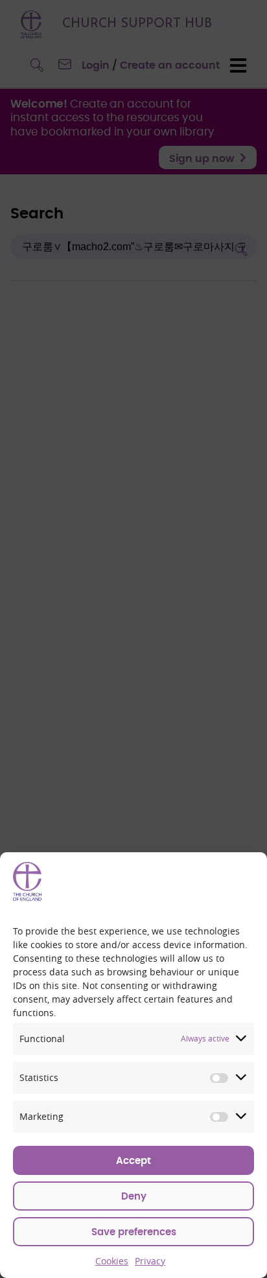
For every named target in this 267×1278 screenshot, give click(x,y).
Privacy (150, 1261)
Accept (133, 1161)
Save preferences (133, 1232)
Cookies (111, 1261)
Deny (133, 1197)
